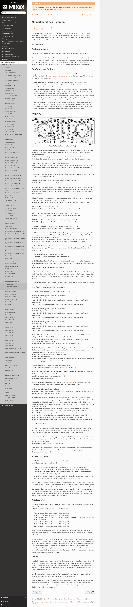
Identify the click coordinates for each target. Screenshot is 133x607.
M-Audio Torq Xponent (10, 221)
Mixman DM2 (8, 226)
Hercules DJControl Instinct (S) (13, 180)
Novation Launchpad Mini (11, 261)
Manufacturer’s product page (43, 27)
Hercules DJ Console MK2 (11, 160)
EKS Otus (7, 137)
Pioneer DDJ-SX (9, 338)
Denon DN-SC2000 (10, 103)
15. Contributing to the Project (10, 56)
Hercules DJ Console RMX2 (12, 168)
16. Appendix (5, 59)
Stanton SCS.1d (9, 370)
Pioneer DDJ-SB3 (9, 335)
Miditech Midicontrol (10, 223)
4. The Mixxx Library (7, 25)
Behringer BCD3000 (10, 85)
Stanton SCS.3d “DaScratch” (12, 375)
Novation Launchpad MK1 (11, 263)
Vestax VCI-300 (9, 400)
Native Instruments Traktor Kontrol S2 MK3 (15, 243)
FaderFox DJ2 (8, 144)
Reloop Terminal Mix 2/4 (11, 357)
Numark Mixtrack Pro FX (11, 296)
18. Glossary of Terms (8, 405)
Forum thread (38, 29)
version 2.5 (58, 9)
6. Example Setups (7, 31)
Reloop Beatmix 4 (9, 343)
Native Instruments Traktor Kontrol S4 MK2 (15, 250)
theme (54, 602)
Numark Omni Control (10, 307)
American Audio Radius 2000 (12, 75)
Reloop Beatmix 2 (9, 340)
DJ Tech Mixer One (9, 129)
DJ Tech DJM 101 (9, 119)
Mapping (8, 289)
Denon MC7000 (9, 114)
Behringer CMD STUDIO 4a (12, 95)
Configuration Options (11, 286)
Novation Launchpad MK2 (11, 266)
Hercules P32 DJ (9, 195)
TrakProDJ (7, 383)
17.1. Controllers (7, 65)
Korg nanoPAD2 (9, 216)
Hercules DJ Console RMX (11, 165)
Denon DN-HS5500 (10, 101)
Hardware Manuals (42, 15)
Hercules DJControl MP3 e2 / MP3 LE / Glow (15, 189)
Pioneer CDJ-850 (9, 322)
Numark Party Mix (9, 309)
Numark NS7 (8, 304)
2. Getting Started (7, 20)
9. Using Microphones (8, 39)
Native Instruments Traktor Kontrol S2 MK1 (15, 234)
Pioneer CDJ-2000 (10, 317)
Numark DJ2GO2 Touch (11, 274)
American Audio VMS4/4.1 (12, 80)
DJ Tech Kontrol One (10, 124)
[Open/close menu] (1, 62)
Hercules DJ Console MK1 (11, 157)
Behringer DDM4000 (10, 98)
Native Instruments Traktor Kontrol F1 (15, 231)
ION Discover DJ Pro (10, 200)
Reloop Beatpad (9, 345)
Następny (89, 592)
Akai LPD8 (7, 67)
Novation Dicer (8, 258)
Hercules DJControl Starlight (12, 192)
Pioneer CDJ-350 (9, 320)
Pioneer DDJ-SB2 (9, 332)
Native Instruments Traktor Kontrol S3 (15, 246)
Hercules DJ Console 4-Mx (12, 152)
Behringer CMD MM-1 (10, 93)
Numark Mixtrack (9, 279)
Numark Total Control (10, 312)
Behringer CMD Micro (10, 90)
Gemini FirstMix (9, 150)
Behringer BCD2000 (10, 83)
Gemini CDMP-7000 (10, 147)
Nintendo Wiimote (9, 256)
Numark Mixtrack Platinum (12, 281)
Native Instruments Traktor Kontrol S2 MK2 (15, 239)
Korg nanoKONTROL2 (10, 213)
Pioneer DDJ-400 (9, 327)
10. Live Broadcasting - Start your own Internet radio (13, 42)
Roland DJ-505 (8, 360)
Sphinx (43, 602)
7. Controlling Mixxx (7, 33)
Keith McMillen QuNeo (11, 203)
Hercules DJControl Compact (12, 173)
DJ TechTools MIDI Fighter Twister (13, 134)
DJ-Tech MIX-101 (9, 126)
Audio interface (9, 284)
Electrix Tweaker (9, 139)
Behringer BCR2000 (10, 88)
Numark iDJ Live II (9, 276)
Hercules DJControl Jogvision (12, 183)
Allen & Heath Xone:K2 (10, 72)
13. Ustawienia (6, 51)
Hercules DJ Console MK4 (11, 162)
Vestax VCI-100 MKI (10, 395)
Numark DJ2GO (9, 271)
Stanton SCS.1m (9, 373)
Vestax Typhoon (9, 388)
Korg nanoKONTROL (10, 210)
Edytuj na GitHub (89, 15)
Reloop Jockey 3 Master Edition (13, 355)
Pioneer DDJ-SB (9, 330)
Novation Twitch (9, 268)
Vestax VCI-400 (9, 403)
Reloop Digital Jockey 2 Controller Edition (13, 349)
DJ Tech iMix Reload (10, 121)
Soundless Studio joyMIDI (11, 365)
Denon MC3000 (9, 106)
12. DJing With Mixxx (8, 48)
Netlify (34, 603)
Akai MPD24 (8, 70)
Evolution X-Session (10, 142)
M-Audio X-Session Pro (11, 218)
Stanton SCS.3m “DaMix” (11, 378)
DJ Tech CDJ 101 (9, 116)
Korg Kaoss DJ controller (11, 208)
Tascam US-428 (9, 380)
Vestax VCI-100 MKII (10, 397)
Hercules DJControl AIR (11, 170)
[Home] (32, 15)
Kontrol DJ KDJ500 (10, 205)
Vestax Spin (8, 386)
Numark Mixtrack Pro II (11, 299)
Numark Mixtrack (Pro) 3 (11, 294)
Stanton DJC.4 (8, 368)
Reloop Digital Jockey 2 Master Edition (15, 352)
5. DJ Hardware (6, 28)
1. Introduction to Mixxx (9, 17)
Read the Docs (73, 602)
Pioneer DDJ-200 (9, 325)
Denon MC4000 (9, 108)
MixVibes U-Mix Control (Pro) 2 (13, 228)
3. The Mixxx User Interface (9, 23)
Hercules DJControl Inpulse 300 (13, 178)
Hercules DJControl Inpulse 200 (13, 175)
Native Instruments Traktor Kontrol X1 (15, 253)
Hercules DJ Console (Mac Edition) (13, 155)
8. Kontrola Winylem (7, 36)
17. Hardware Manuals (8, 62)
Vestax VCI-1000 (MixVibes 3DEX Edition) (13, 392)
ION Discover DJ (9, 198)
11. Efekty (5, 46)
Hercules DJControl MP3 (11, 186)
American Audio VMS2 (10, 77)
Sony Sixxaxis (8, 362)
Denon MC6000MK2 (10, 111)
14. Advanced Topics (7, 54)
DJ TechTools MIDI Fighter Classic (13, 132)
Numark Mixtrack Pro (10, 291)
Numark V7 (8, 314)
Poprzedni (37, 592)
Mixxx (14, 2)
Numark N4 (8, 302)
